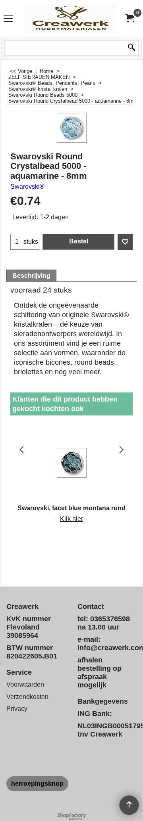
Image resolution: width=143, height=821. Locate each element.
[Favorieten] (125, 241)
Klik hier (71, 518)
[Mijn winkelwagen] (129, 18)
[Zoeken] (131, 48)
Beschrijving (31, 275)
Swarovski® (27, 186)
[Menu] (8, 19)
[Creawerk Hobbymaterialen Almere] (70, 18)
